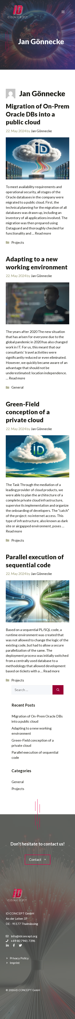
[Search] (57, 690)
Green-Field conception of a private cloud (28, 412)
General (17, 387)
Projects (17, 242)
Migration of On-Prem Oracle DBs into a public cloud (37, 114)
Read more (43, 233)
